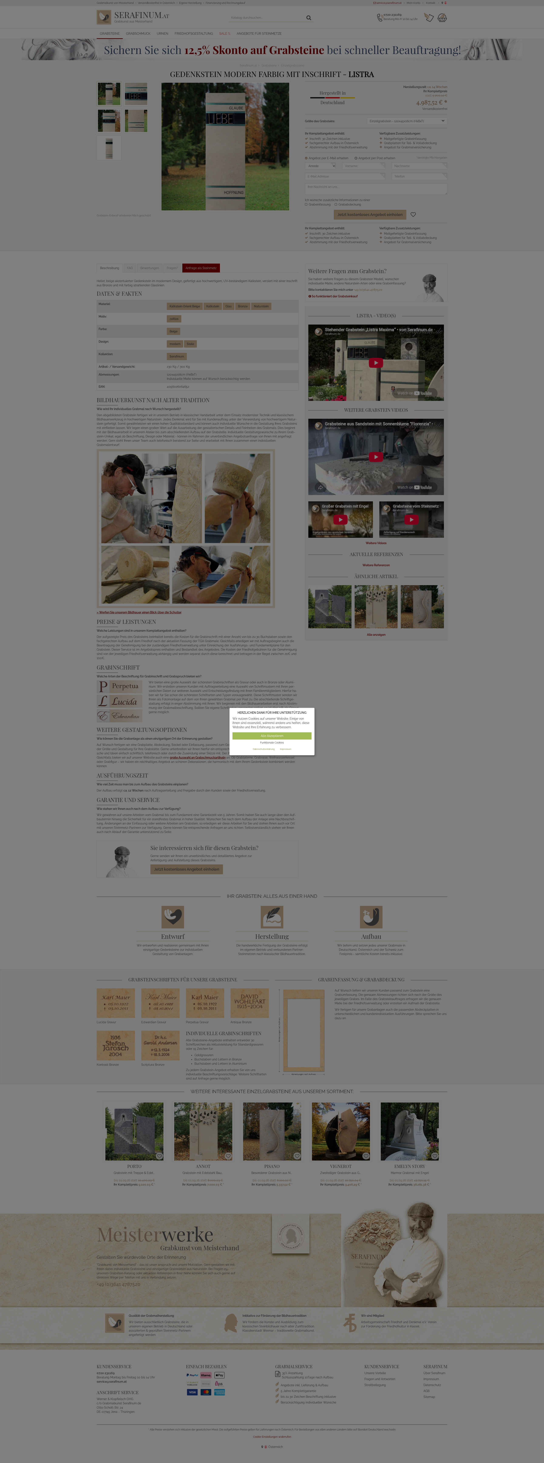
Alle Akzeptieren (272, 736)
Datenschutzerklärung (264, 749)
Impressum (285, 749)
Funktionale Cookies (272, 742)
